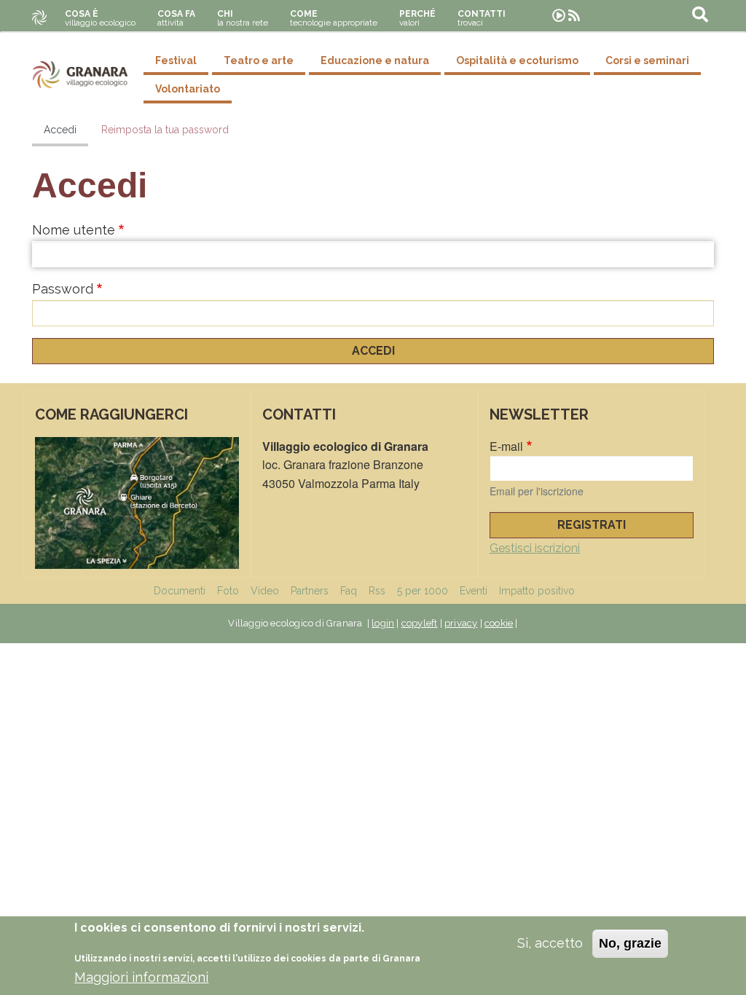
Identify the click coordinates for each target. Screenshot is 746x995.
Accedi (60, 129)
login (383, 623)
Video (265, 591)
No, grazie (630, 943)
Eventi (473, 591)
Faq (348, 591)
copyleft (419, 623)
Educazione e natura (375, 60)
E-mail (506, 446)
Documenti (179, 591)
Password (62, 288)
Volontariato (187, 89)
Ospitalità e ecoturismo (517, 60)
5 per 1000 (422, 591)
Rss (377, 591)
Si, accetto (550, 943)
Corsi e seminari (647, 60)
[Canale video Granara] (558, 15)
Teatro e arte (259, 60)
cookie (498, 623)
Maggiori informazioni (141, 977)
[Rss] (574, 15)
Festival (176, 60)
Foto (228, 591)
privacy (460, 623)
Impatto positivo (537, 591)
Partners (310, 591)
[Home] (80, 75)
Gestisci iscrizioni (535, 548)
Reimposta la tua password (165, 129)
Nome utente (73, 229)
